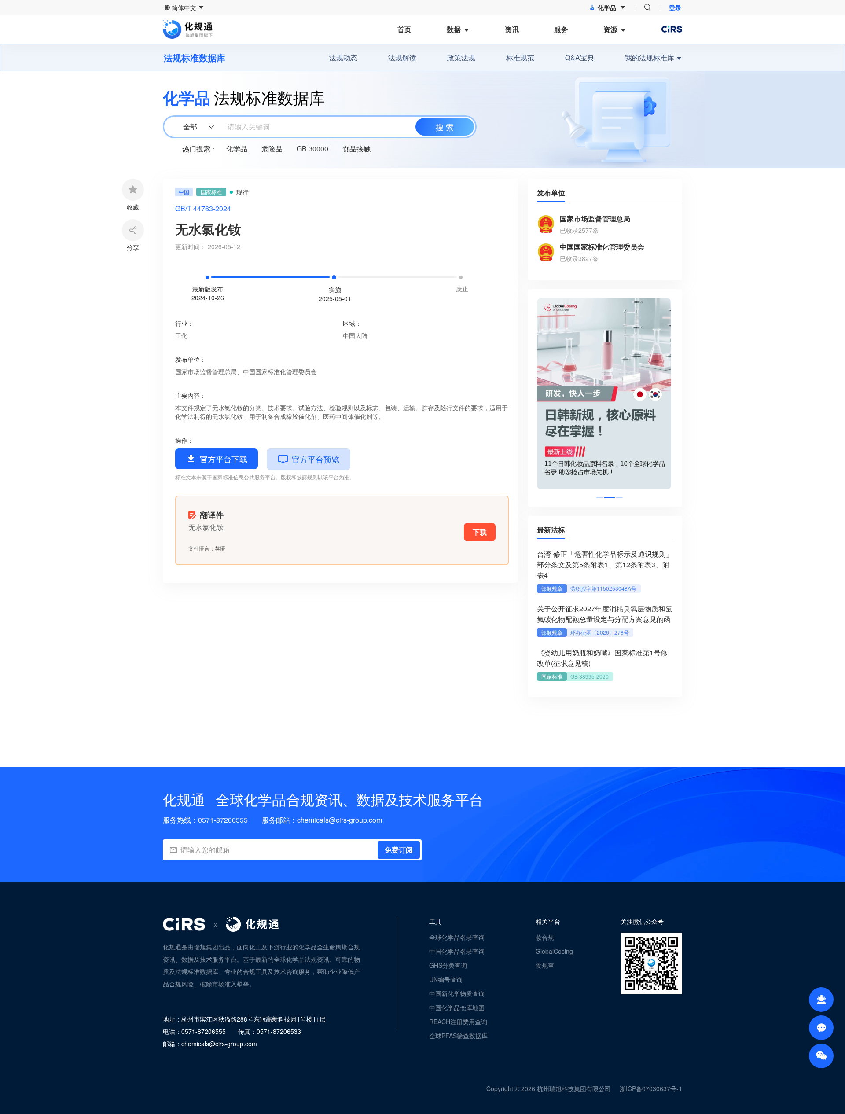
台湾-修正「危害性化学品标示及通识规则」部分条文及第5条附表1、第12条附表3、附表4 (605, 564)
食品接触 (356, 148)
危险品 (272, 148)
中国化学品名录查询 (457, 951)
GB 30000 (312, 148)
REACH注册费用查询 (458, 1021)
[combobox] (319, 126)
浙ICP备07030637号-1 (651, 1088)
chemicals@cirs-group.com (339, 820)
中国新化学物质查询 (457, 993)
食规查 (545, 965)
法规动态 (343, 57)
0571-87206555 (223, 820)
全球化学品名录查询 (457, 937)
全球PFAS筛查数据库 (458, 1035)
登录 (675, 7)
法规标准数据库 (194, 57)
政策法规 (461, 57)
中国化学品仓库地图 (457, 1007)
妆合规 (545, 937)
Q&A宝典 (579, 57)
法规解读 (402, 57)
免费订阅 (399, 850)
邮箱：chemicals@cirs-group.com (210, 1043)
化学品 (236, 148)
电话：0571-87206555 (194, 1031)
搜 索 (445, 126)
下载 (480, 532)
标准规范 (520, 57)
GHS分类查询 (448, 965)
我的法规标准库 (649, 57)
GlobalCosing (554, 951)
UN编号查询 (446, 979)
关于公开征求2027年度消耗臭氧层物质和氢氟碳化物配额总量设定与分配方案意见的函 (604, 613)
